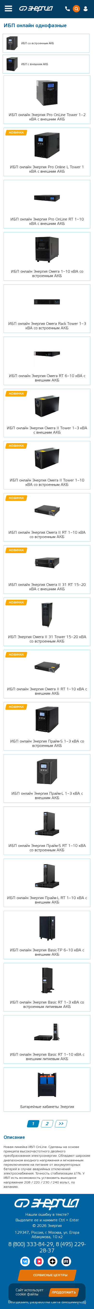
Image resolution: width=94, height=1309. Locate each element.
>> (61, 1123)
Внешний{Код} (73, 1302)
